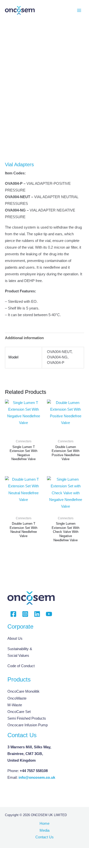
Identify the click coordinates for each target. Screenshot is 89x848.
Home (44, 823)
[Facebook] (13, 614)
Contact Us (44, 837)
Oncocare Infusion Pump (27, 725)
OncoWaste (16, 698)
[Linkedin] (37, 614)
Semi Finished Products (26, 718)
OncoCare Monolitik (23, 691)
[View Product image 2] (38, 144)
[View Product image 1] (15, 144)
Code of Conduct (21, 666)
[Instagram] (25, 614)
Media (44, 830)
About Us (14, 638)
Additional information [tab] (24, 338)
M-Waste (14, 705)
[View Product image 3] (62, 144)
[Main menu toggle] (79, 10)
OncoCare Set (19, 712)
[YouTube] (49, 614)
